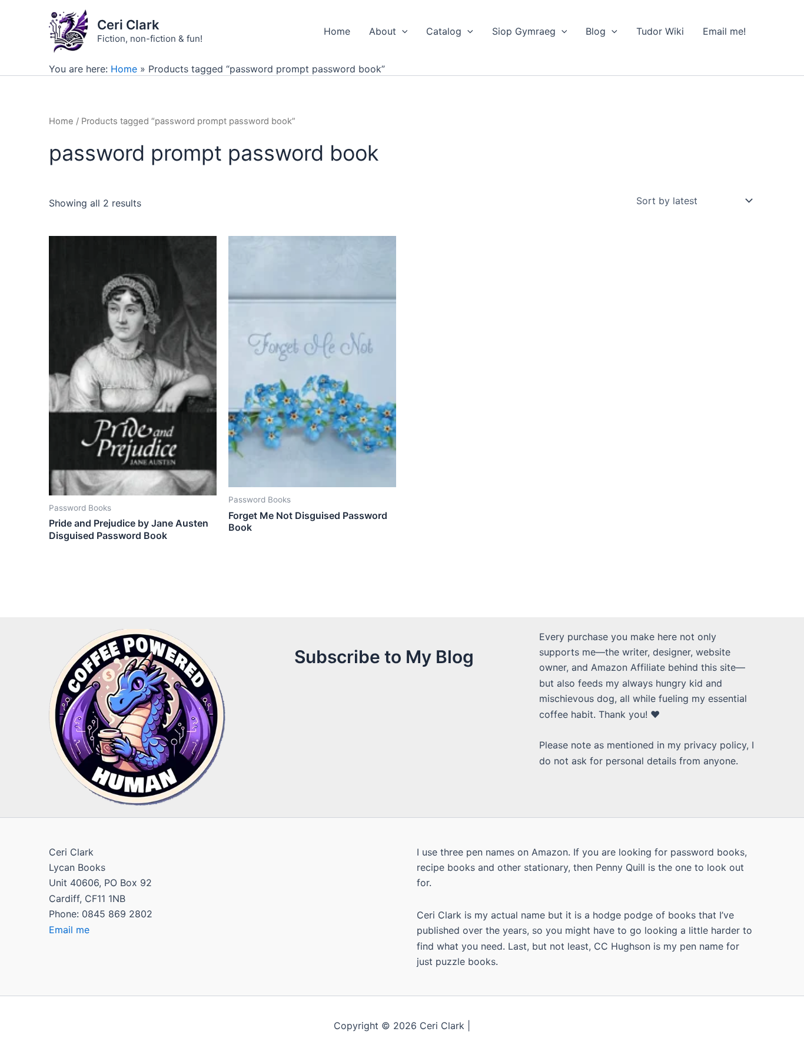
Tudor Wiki (660, 31)
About (382, 31)
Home (337, 31)
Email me (69, 930)
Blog (596, 31)
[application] (402, 31)
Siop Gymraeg (524, 31)
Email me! (724, 31)
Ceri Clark (128, 24)
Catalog (443, 31)
